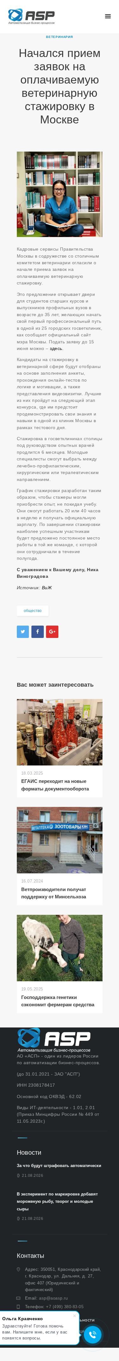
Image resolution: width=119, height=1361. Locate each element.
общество (33, 611)
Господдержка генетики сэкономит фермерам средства (57, 1001)
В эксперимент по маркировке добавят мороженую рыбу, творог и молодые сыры (57, 1201)
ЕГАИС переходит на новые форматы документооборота (55, 784)
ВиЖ (46, 587)
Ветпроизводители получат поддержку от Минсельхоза (53, 893)
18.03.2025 (32, 773)
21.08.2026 (32, 1175)
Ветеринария (59, 37)
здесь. (57, 348)
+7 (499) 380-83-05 (64, 1306)
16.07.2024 (32, 881)
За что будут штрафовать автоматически (59, 1165)
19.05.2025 (32, 989)
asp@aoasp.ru (53, 1298)
